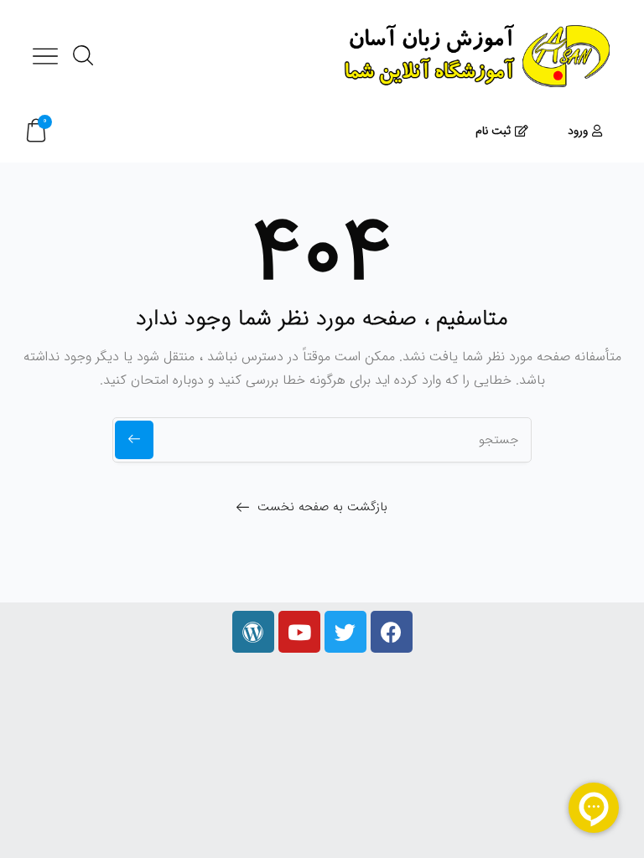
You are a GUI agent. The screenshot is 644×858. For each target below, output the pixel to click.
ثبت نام (493, 130)
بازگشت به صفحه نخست (322, 507)
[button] (36, 131)
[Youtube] (299, 632)
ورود (578, 130)
